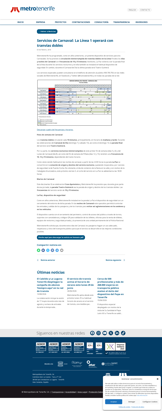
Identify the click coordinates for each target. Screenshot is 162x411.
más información (142, 395)
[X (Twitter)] (111, 333)
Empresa (40, 22)
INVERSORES (141, 22)
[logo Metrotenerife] (32, 10)
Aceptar (114, 402)
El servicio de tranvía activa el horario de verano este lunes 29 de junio (80, 283)
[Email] (61, 250)
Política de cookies (124, 407)
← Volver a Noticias (47, 31)
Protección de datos (137, 407)
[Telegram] (57, 250)
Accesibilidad (70, 392)
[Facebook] (43, 250)
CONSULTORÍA (101, 22)
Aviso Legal (82, 392)
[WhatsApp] (38, 250)
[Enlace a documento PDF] (115, 348)
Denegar (131, 402)
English (132, 10)
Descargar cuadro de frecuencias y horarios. (55, 129)
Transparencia (57, 392)
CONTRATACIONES (81, 22)
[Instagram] (98, 333)
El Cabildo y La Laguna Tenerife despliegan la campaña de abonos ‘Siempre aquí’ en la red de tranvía (50, 285)
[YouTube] (104, 333)
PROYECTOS (60, 22)
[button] (157, 379)
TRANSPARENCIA (121, 22)
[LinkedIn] (52, 250)
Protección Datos (96, 392)
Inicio (20, 22)
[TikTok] (123, 333)
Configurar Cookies (150, 402)
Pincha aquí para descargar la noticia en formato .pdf (60, 237)
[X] (47, 250)
